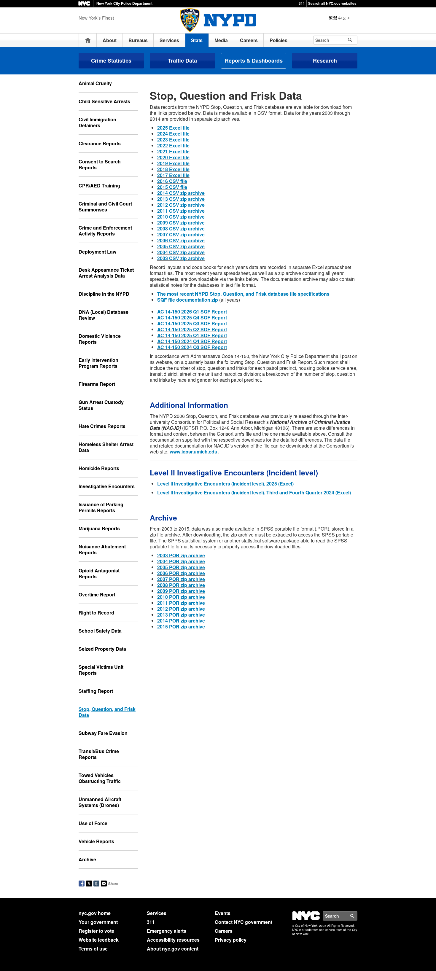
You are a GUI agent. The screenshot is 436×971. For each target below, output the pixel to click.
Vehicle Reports (96, 841)
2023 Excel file (173, 139)
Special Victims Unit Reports (101, 669)
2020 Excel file (173, 157)
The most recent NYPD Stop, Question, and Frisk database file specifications (243, 293)
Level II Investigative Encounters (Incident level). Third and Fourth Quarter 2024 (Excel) (254, 492)
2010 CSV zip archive (181, 216)
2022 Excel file (173, 145)
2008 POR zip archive (181, 585)
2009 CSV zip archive (181, 222)
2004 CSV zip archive (181, 252)
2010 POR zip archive (181, 596)
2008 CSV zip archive (181, 228)
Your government (98, 922)
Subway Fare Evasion (103, 733)
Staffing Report (96, 690)
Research (325, 60)
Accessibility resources (173, 939)
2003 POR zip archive (181, 555)
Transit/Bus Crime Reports (99, 754)
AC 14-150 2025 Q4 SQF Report (192, 317)
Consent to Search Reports (100, 164)
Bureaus (138, 40)
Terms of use (93, 948)
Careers (249, 40)
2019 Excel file (173, 163)
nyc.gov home (95, 913)
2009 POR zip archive (181, 591)
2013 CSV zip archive (181, 198)
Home (88, 40)
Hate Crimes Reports (102, 426)
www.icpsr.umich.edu (193, 451)
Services (169, 40)
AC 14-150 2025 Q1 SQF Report (192, 335)
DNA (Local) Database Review (103, 314)
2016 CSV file (172, 181)
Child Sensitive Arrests (104, 101)
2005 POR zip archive (181, 567)
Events (222, 913)
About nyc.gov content (172, 948)
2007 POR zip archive (181, 579)
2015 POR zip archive (181, 626)
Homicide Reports (99, 468)
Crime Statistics (111, 60)
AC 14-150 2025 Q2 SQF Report (192, 329)
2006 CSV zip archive (181, 240)
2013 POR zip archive (181, 614)
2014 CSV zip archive (181, 193)
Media (221, 40)
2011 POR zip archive (181, 602)
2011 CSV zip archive (181, 210)
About (110, 40)
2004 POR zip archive (181, 561)
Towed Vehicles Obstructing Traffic (100, 778)
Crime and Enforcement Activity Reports (105, 230)
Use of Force (93, 823)
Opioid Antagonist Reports (99, 573)
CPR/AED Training (99, 185)
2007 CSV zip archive (181, 234)
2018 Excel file (173, 169)
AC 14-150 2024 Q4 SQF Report (192, 341)
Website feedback (99, 939)
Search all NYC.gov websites (332, 3)
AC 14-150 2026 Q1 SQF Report (192, 311)
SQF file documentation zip (187, 299)
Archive (87, 859)
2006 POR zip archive (181, 573)
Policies (278, 40)
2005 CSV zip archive (181, 246)
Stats (197, 40)
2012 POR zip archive (181, 608)
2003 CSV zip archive (181, 258)
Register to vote (96, 930)
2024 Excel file (173, 133)
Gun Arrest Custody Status (101, 405)
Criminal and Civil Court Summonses (105, 206)
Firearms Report (97, 384)
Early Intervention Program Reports (98, 362)
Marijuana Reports (99, 528)
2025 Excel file (173, 127)
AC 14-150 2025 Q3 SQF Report (192, 323)
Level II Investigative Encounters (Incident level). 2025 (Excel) (225, 483)
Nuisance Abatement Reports (102, 549)
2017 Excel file (173, 175)
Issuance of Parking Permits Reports (101, 507)
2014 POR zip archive (181, 620)
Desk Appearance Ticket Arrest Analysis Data (106, 272)
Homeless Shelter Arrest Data (106, 447)
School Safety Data (100, 630)
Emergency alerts (166, 930)
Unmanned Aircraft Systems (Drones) (100, 802)
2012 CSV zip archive (181, 204)
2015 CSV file (172, 187)
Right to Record (96, 612)
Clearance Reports (100, 143)
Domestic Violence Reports (100, 338)
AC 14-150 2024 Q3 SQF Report (192, 347)
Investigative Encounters (107, 486)
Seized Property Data (102, 648)
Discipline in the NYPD (104, 293)
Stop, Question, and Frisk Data (107, 712)
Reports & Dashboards (254, 60)
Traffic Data (182, 60)
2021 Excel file (173, 151)
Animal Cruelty (95, 83)
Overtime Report (97, 594)
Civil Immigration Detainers (97, 122)
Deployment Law (97, 251)
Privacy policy (230, 939)
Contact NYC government (243, 922)
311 (302, 3)
